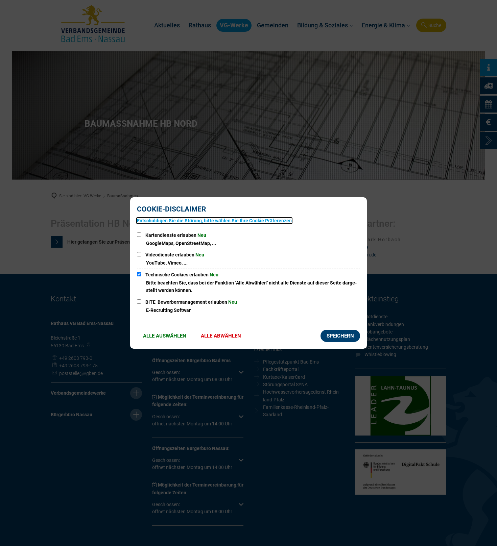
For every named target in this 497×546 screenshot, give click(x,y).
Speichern (340, 336)
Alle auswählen (164, 336)
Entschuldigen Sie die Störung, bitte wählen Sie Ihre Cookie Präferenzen (214, 220)
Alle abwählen (221, 336)
